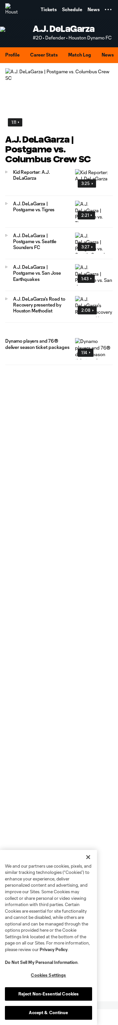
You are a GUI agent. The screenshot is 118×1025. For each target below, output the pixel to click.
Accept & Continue (48, 1012)
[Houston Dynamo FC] (11, 9)
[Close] (88, 857)
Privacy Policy (54, 949)
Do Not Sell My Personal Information (41, 962)
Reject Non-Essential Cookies (48, 993)
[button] (108, 9)
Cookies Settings (48, 975)
